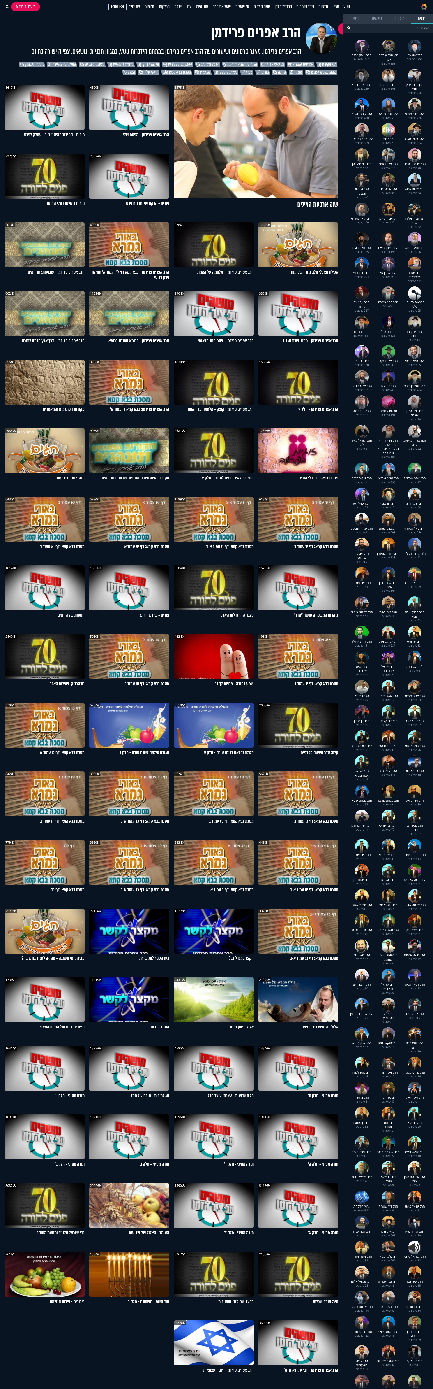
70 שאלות (242, 7)
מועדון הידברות (25, 7)
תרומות (149, 7)
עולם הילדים (262, 7)
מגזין (335, 7)
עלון (188, 7)
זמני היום (202, 7)
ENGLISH (117, 7)
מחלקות (164, 7)
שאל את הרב (222, 7)
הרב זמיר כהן (283, 7)
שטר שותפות (305, 7)
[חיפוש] (349, 28)
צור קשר (134, 7)
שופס (178, 7)
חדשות (323, 7)
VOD (346, 7)
